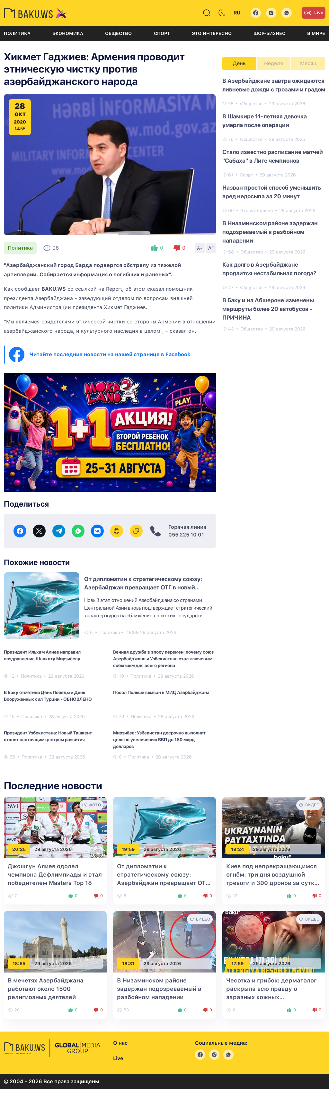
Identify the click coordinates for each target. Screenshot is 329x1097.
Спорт (162, 33)
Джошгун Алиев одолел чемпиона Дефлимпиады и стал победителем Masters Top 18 (55, 874)
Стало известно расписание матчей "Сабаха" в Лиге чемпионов (272, 156)
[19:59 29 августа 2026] (164, 827)
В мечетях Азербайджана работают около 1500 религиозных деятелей (46, 988)
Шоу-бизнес (269, 33)
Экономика (67, 33)
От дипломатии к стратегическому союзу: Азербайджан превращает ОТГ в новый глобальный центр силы (143, 587)
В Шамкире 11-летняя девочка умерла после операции (264, 120)
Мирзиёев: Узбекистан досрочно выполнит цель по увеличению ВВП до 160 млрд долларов (159, 739)
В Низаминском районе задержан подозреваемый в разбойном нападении (270, 232)
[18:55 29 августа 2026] (55, 941)
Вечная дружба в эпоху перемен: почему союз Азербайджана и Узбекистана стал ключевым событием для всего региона (163, 658)
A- (200, 248)
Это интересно (212, 33)
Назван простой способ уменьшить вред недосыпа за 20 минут (271, 192)
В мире (316, 33)
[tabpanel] (273, 204)
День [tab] (239, 63)
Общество (118, 33)
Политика (17, 33)
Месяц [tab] (308, 63)
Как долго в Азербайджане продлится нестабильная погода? (269, 269)
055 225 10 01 (186, 535)
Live (318, 12)
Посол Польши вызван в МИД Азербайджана (161, 692)
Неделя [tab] (273, 63)
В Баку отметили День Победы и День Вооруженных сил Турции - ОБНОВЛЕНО (48, 696)
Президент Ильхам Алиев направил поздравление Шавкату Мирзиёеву (42, 655)
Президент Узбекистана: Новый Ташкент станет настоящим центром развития (48, 736)
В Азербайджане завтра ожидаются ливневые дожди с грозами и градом (273, 85)
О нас (120, 1043)
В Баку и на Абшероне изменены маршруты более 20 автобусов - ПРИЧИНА (268, 309)
